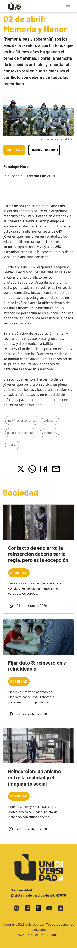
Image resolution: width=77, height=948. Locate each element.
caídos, (12, 445)
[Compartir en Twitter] (21, 468)
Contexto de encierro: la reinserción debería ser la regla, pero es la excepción (38, 554)
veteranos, (49, 433)
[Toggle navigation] (68, 5)
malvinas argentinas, (22, 420)
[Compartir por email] (56, 468)
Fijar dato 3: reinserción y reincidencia (37, 665)
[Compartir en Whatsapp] (32, 469)
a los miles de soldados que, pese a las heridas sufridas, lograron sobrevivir (35, 241)
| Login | (54, 934)
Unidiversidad (44, 150)
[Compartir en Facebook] (44, 469)
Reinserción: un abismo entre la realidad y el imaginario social (34, 777)
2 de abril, (50, 420)
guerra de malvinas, (20, 433)
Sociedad (14, 150)
